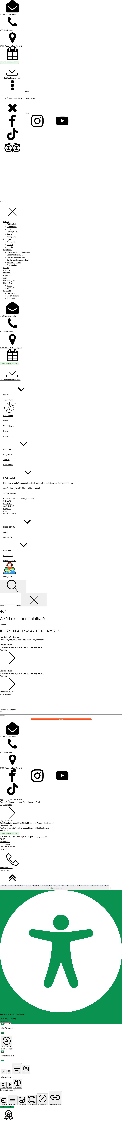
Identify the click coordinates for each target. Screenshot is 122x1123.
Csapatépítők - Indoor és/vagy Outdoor (18, 498)
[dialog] (61, 292)
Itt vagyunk (11, 298)
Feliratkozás (61, 719)
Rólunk (6, 222)
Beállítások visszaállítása (7, 1106)
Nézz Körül (7, 283)
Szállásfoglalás (6, 823)
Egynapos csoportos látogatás (19, 252)
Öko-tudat (7, 273)
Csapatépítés (12, 265)
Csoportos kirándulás (15, 255)
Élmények (7, 239)
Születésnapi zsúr (14, 262)
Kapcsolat (7, 291)
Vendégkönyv (12, 232)
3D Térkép (11, 288)
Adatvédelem (5, 842)
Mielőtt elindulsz (13, 296)
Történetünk (11, 224)
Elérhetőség (11, 293)
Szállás (6, 268)
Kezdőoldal (4, 625)
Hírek (9, 229)
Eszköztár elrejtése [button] (5, 1023)
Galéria (9, 286)
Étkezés (6, 270)
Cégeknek (7, 275)
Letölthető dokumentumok (43, 828)
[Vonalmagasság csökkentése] (2, 1060)
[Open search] (13, 586)
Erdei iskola (11, 247)
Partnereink (11, 237)
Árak (5, 278)
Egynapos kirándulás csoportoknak (17, 483)
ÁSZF (2, 839)
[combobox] (54, 887)
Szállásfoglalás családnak (30, 488)
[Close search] (34, 599)
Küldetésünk (12, 227)
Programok (11, 242)
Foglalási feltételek (7, 847)
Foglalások (7, 250)
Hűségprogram (9, 280)
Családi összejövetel (11, 488)
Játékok (10, 245)
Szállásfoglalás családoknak (18, 260)
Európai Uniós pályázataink (11, 828)
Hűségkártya (17, 823)
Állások (9, 234)
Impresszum (5, 844)
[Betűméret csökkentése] (2, 1033)
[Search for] (8, 605)
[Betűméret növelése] (2, 1024)
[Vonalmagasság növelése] (2, 1051)
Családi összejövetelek (16, 257)
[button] (110, 888)
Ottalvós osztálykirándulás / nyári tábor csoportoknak (52, 483)
